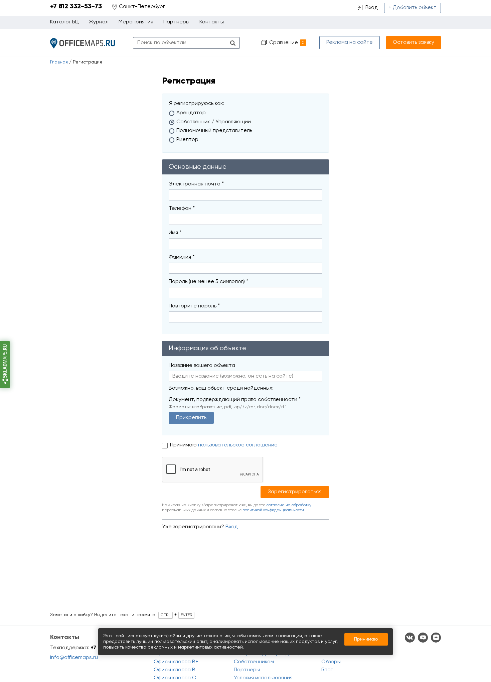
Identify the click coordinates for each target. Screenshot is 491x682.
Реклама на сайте (349, 42)
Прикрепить (191, 417)
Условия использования (263, 678)
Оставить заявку (413, 42)
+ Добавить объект (412, 7)
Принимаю (184, 445)
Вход (231, 527)
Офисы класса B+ (176, 662)
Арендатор (191, 113)
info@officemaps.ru (74, 657)
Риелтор (187, 139)
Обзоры (331, 662)
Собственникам (254, 662)
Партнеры (176, 22)
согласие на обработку (289, 505)
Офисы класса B (174, 670)
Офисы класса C (175, 678)
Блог (327, 670)
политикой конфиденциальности (273, 510)
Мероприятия (136, 22)
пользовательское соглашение (238, 445)
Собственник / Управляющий (213, 122)
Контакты (211, 22)
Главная (59, 62)
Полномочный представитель (214, 130)
